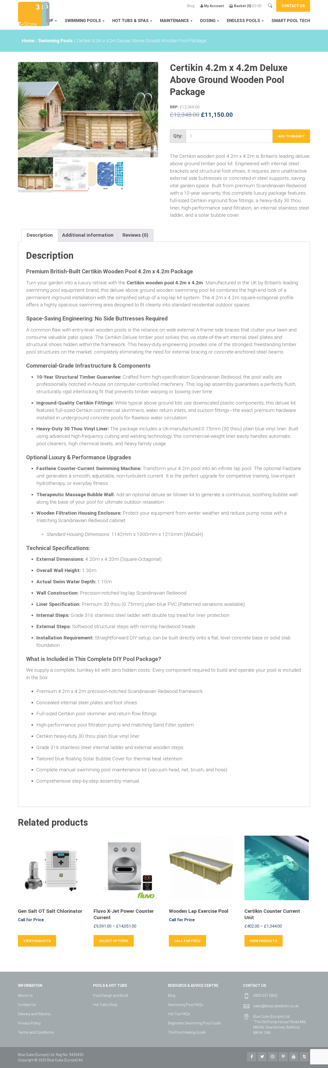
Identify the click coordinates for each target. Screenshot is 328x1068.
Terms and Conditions (36, 1032)
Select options (113, 941)
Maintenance (175, 20)
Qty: (178, 136)
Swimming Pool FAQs (185, 1005)
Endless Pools (244, 20)
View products (37, 941)
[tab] (40, 235)
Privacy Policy (29, 1023)
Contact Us (27, 1005)
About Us (25, 995)
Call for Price (187, 941)
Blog (190, 6)
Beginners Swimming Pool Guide (194, 1023)
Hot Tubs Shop (105, 1005)
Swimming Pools (83, 20)
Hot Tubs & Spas (131, 20)
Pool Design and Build (110, 995)
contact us (293, 6)
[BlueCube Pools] (44, 13)
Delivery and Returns (34, 1014)
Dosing (208, 20)
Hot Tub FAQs (179, 1014)
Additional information (88, 235)
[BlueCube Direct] (30, 13)
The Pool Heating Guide (187, 1032)
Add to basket (291, 136)
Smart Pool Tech (290, 20)
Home (28, 40)
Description (40, 235)
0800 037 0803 (265, 995)
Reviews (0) (135, 235)
